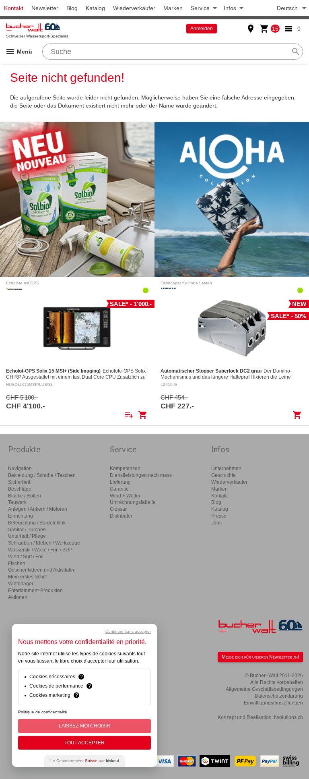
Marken (173, 8)
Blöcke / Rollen (24, 496)
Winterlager (20, 583)
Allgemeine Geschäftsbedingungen (264, 689)
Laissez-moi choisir (84, 726)
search (296, 51)
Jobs (216, 523)
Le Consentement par (84, 760)
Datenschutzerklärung (279, 696)
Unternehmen (226, 468)
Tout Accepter (84, 743)
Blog (72, 8)
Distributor (121, 516)
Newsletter (44, 8)
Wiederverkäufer (134, 8)
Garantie (119, 489)
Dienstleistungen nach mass (141, 475)
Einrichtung (20, 516)
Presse (219, 516)
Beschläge (19, 489)
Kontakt (13, 8)
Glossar (118, 509)
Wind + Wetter (125, 496)
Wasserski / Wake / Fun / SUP (40, 550)
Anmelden (201, 28)
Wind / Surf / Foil (25, 556)
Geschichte (223, 475)
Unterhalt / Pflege (27, 536)
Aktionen (17, 597)
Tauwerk (17, 502)
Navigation (20, 468)
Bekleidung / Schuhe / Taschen (42, 475)
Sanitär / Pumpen (27, 529)
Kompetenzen (125, 468)
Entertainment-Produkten (35, 590)
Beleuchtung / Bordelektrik (37, 523)
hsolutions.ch (288, 717)
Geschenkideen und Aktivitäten (42, 570)
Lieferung (120, 482)
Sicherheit (19, 482)
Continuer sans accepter (128, 631)
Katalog (95, 8)
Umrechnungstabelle (133, 502)
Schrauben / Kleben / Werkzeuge (44, 543)
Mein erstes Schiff (27, 577)
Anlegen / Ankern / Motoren (37, 509)
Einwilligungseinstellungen (273, 703)
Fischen (16, 563)
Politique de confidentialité (42, 712)
